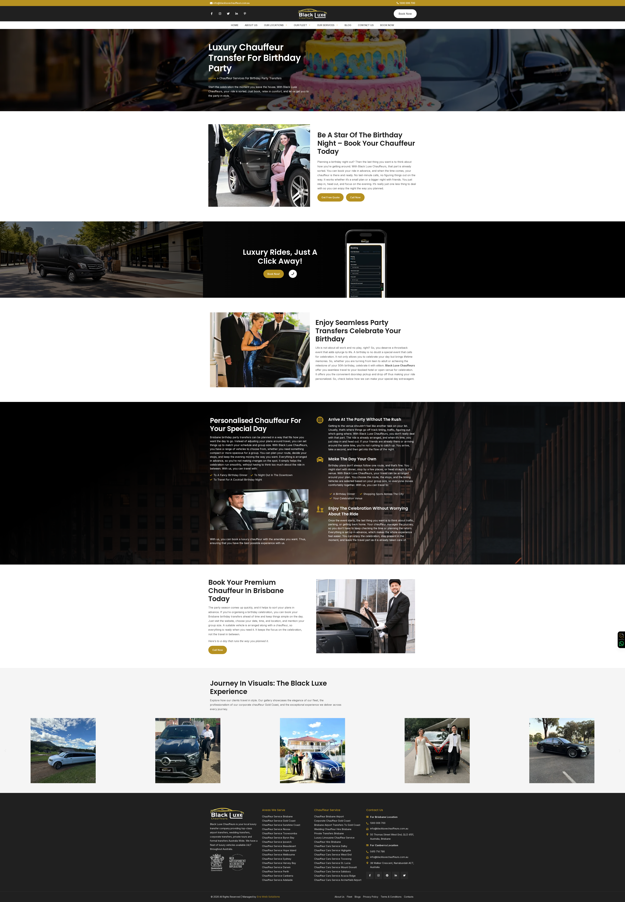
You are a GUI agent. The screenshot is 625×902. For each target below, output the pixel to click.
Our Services (326, 25)
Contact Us (366, 25)
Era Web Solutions (268, 897)
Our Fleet (300, 25)
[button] (5, 750)
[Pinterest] (387, 875)
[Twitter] (228, 13)
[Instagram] (220, 13)
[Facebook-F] (211, 13)
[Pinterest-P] (245, 13)
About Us (251, 25)
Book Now (387, 25)
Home (234, 25)
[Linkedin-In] (236, 13)
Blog (348, 25)
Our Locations (274, 25)
